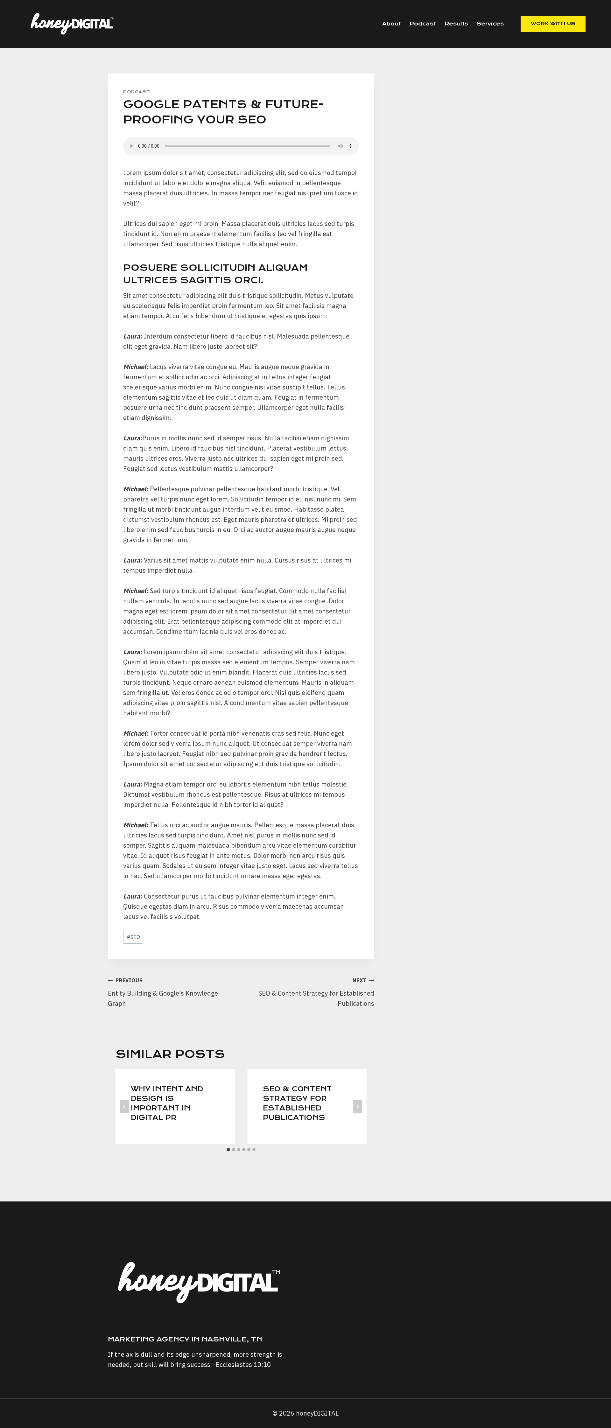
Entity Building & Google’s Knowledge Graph (163, 992)
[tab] (228, 1149)
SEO (133, 937)
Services (490, 24)
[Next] (357, 1106)
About (391, 24)
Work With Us (553, 23)
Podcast (423, 24)
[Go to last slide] (124, 1106)
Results (456, 24)
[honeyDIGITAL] (73, 24)
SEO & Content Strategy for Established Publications (316, 992)
